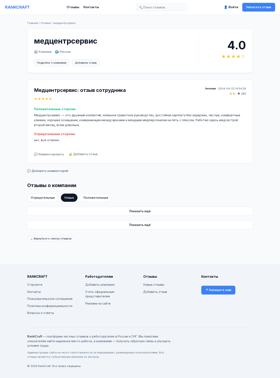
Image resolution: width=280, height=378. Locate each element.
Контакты (91, 7)
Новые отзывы (153, 284)
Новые (69, 197)
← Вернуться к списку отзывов (51, 238)
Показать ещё (140, 211)
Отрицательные (43, 197)
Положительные (95, 197)
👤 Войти (231, 7)
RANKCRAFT (17, 7)
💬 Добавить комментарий (47, 171)
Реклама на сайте (98, 303)
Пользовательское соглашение (50, 298)
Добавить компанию (100, 284)
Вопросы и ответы (40, 313)
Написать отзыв (258, 7)
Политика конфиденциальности (49, 306)
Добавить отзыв (86, 62)
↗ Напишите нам (218, 290)
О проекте (34, 284)
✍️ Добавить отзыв (83, 154)
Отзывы (73, 7)
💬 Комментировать (49, 154)
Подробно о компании (51, 62)
